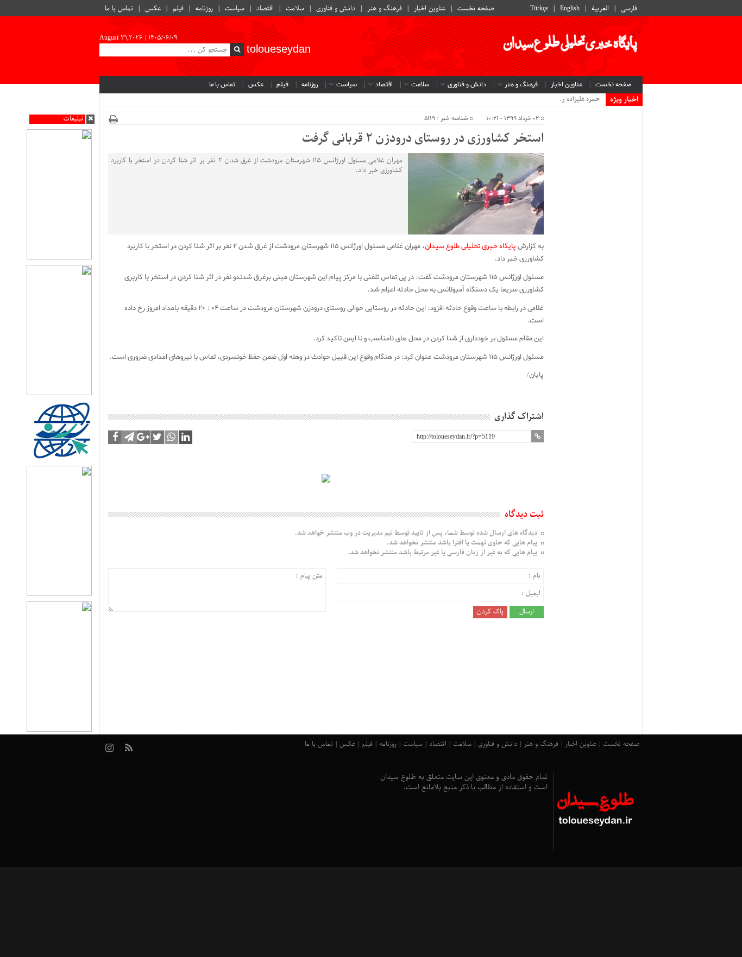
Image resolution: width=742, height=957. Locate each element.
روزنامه (204, 9)
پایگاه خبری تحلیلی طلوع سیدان (470, 246)
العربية (600, 9)
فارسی (629, 9)
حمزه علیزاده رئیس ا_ (571, 99)
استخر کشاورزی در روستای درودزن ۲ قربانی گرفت (423, 139)
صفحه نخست (475, 9)
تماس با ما (119, 9)
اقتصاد (265, 9)
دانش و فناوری (335, 9)
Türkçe (539, 9)
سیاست (234, 9)
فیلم (178, 9)
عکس (153, 9)
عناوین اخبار (429, 9)
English (570, 9)
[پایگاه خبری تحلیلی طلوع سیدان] (569, 46)
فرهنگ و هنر (384, 9)
